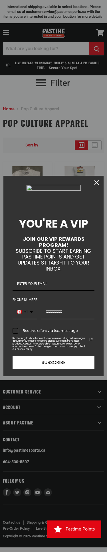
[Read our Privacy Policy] (91, 339)
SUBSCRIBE (54, 362)
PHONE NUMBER (25, 299)
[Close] (97, 182)
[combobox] (25, 312)
